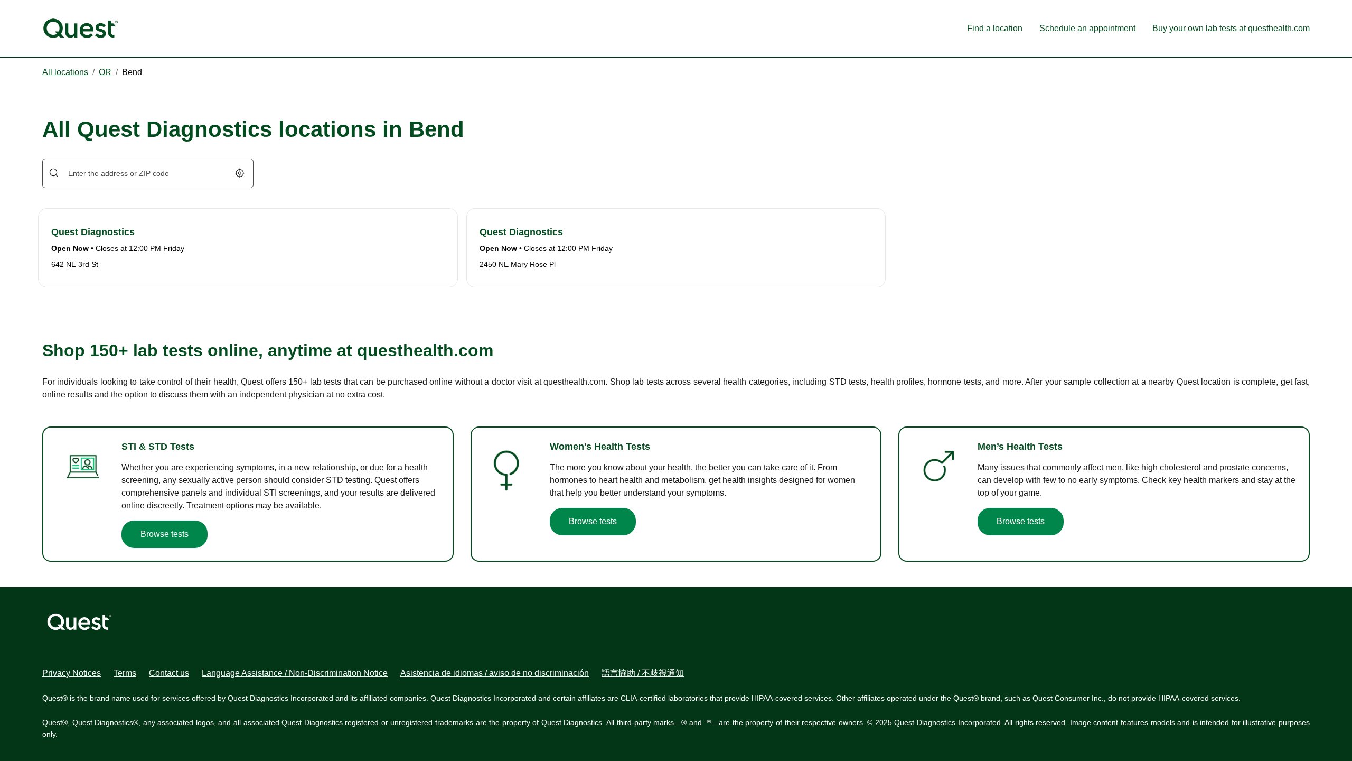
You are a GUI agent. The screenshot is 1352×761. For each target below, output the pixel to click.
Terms (125, 673)
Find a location (994, 28)
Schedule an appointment (1087, 28)
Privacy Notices (71, 673)
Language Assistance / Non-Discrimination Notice (295, 673)
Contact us (169, 673)
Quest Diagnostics (93, 232)
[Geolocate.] (239, 173)
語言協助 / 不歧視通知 (643, 673)
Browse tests (164, 534)
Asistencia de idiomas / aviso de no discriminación (494, 673)
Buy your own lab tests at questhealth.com (1231, 28)
